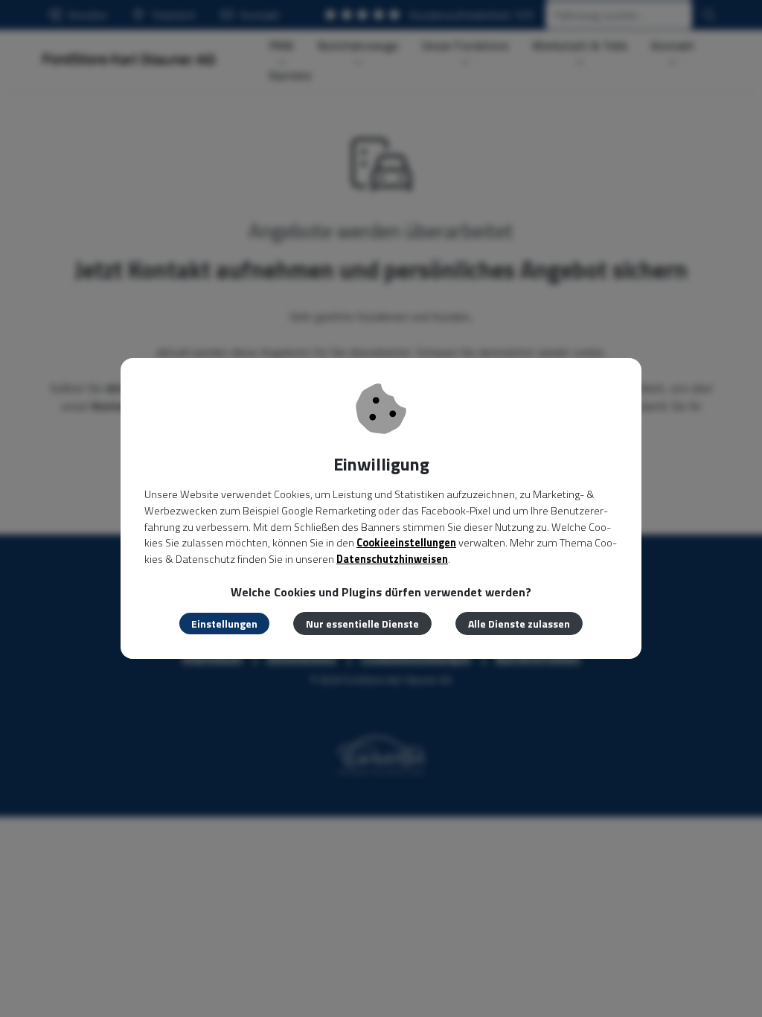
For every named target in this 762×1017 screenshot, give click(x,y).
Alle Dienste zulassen (519, 623)
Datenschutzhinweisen (392, 559)
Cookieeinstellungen (406, 543)
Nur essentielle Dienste (362, 623)
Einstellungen (224, 623)
